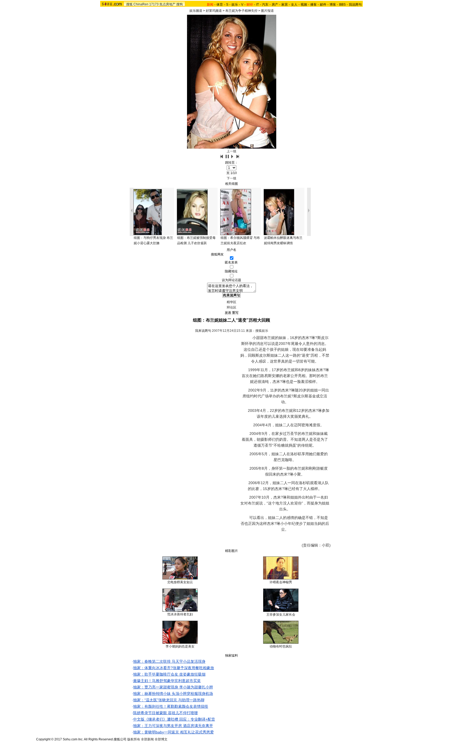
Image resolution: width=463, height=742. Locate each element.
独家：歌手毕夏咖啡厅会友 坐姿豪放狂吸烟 (169, 674)
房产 (275, 4)
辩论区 (231, 307)
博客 (333, 4)
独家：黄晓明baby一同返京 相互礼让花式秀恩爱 (173, 732)
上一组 (231, 151)
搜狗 (179, 4)
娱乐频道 (195, 11)
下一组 (231, 178)
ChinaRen (140, 4)
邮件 (323, 4)
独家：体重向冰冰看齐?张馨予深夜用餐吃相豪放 (173, 668)
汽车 (265, 4)
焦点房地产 (167, 4)
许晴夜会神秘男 (281, 582)
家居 (284, 4)
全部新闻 (147, 739)
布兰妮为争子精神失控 (241, 11)
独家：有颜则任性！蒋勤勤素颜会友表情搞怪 (170, 706)
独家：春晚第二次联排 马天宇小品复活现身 (169, 661)
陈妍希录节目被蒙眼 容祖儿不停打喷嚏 (165, 713)
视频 (304, 4)
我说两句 (355, 4)
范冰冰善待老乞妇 (180, 614)
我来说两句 (203, 331)
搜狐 (129, 4)
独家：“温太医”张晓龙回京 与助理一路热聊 (168, 700)
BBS (342, 4)
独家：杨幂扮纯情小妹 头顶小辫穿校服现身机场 (173, 693)
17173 (154, 4)
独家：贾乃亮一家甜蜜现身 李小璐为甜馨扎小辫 (173, 687)
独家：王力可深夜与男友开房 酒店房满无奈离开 (173, 726)
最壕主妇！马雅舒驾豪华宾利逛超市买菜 (167, 681)
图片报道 (267, 11)
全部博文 (161, 739)
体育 (219, 4)
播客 (313, 4)
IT (257, 4)
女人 (294, 4)
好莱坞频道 (214, 11)
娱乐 (235, 4)
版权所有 (133, 739)
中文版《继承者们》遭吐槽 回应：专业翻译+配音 (174, 719)
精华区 (231, 302)
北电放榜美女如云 (180, 582)
